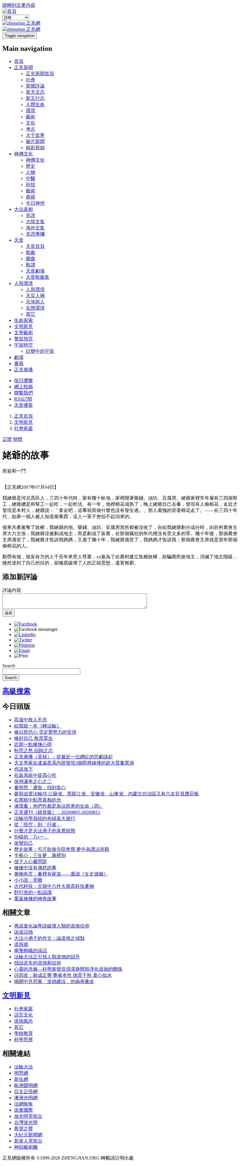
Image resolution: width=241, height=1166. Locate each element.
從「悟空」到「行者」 (37, 824)
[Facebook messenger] (36, 629)
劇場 (19, 357)
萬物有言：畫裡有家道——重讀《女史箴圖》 (61, 873)
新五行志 (35, 98)
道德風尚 (23, 1021)
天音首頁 (35, 246)
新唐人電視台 (28, 1140)
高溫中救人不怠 (30, 719)
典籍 (30, 196)
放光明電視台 (28, 1116)
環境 (30, 110)
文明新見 (23, 326)
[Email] (22, 650)
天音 (19, 240)
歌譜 (30, 264)
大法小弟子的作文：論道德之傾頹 (49, 938)
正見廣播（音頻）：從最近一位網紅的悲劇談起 (63, 756)
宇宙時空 (23, 344)
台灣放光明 (26, 1122)
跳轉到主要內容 (18, 5)
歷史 (30, 166)
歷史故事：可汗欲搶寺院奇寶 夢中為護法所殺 (61, 849)
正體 (7, 439)
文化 (30, 122)
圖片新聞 (35, 141)
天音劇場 (35, 270)
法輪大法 (23, 1066)
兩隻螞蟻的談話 (30, 950)
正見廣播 (23, 369)
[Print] (21, 655)
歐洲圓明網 (26, 1085)
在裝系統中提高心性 (35, 775)
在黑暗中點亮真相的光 (37, 799)
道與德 (21, 944)
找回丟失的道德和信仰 (37, 962)
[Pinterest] (24, 645)
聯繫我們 (23, 392)
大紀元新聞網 (28, 1134)
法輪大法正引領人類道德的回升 (47, 956)
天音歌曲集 (37, 277)
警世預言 (23, 338)
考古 (30, 129)
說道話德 (23, 932)
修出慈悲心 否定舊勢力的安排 (45, 732)
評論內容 (11, 590)
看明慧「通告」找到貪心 (40, 787)
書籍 (19, 363)
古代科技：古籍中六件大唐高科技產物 (54, 886)
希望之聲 (23, 1128)
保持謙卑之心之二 (33, 781)
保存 (8, 613)
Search (8, 665)
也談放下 (23, 769)
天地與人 (35, 301)
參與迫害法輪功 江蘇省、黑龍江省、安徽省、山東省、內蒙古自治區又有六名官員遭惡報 (106, 793)
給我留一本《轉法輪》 (37, 725)
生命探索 (23, 320)
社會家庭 (23, 428)
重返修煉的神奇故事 (35, 898)
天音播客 (23, 405)
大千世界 (35, 135)
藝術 (30, 116)
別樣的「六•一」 (31, 836)
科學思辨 (23, 1039)
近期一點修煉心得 (33, 744)
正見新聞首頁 (40, 73)
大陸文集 (35, 221)
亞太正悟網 (26, 1091)
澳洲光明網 (26, 1097)
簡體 (17, 439)
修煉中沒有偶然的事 (35, 867)
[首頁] (9, 11)
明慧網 (21, 1073)
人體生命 (35, 104)
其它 (30, 314)
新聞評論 (35, 85)
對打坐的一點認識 (33, 892)
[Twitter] (23, 639)
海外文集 (35, 227)
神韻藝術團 (26, 1147)
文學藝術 (23, 332)
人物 (30, 172)
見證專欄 (35, 233)
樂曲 (30, 258)
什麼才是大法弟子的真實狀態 (44, 830)
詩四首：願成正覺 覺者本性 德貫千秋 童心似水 (63, 975)
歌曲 (30, 252)
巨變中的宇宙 (40, 351)
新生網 (21, 1079)
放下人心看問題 (30, 861)
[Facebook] (25, 623)
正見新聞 (23, 67)
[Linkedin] (25, 634)
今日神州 (35, 203)
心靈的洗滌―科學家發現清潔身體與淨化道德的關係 (68, 969)
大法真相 (23, 209)
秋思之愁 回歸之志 (33, 750)
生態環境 (35, 307)
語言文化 (23, 1014)
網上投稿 (23, 386)
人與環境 (23, 283)
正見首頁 (23, 416)
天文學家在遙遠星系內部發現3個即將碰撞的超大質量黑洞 (74, 762)
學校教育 (23, 1033)
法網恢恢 (23, 1103)
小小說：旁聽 (28, 880)
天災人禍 (35, 295)
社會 (30, 79)
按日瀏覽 (23, 380)
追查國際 (23, 1110)
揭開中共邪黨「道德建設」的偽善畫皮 (54, 981)
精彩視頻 (35, 147)
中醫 (30, 178)
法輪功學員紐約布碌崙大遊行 (44, 818)
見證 (30, 215)
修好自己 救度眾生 (33, 738)
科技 (30, 184)
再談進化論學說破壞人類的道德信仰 (51, 925)
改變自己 (23, 843)
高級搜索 (16, 691)
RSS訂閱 (23, 398)
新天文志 (35, 92)
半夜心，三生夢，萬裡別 (40, 855)
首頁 (19, 61)
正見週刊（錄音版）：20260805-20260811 (57, 812)
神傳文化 (23, 153)
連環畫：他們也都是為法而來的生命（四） (58, 806)
